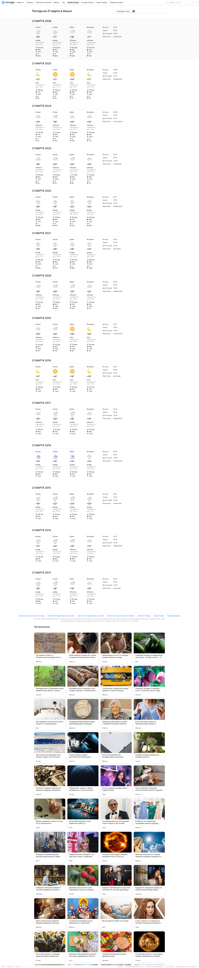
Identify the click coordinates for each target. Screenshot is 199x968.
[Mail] (3, 2)
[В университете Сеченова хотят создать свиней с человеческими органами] (82, 681)
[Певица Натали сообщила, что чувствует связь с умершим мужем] (82, 847)
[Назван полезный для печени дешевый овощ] (116, 947)
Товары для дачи (173, 616)
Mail (3, 966)
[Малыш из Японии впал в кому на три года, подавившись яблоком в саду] (82, 947)
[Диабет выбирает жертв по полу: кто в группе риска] (49, 814)
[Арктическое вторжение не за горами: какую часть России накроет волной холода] (49, 747)
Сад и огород (159, 616)
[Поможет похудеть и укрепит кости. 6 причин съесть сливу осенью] (149, 681)
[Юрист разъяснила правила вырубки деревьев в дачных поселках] (49, 913)
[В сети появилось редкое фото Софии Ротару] (116, 781)
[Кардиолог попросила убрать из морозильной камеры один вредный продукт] (149, 880)
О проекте (120, 966)
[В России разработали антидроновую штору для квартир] (116, 747)
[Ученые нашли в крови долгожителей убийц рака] (82, 747)
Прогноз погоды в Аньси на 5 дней (61, 616)
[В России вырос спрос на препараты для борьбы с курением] (149, 714)
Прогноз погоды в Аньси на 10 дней (120, 616)
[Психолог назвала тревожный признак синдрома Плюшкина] (49, 781)
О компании (9, 966)
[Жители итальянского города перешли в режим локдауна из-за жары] (149, 847)
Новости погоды (144, 616)
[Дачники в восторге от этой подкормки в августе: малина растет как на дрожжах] (82, 880)
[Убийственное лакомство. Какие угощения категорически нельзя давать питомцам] (82, 648)
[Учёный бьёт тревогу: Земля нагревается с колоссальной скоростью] (82, 781)
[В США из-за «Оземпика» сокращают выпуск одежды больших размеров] (149, 814)
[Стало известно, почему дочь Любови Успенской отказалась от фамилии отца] (149, 913)
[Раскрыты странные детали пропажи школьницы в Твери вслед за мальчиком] (49, 847)
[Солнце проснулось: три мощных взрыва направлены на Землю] (149, 947)
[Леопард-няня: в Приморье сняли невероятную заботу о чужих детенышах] (49, 681)
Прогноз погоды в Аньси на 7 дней (91, 616)
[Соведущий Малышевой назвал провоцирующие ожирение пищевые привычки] (82, 714)
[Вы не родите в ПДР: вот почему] (116, 913)
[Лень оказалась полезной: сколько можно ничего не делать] (149, 781)
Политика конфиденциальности (134, 966)
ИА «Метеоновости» (191, 966)
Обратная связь (170, 966)
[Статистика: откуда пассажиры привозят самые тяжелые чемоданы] (116, 681)
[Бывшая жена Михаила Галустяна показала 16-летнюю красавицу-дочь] (116, 880)
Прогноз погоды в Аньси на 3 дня (31, 616)
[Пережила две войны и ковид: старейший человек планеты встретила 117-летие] (116, 714)
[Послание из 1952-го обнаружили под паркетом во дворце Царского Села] (49, 648)
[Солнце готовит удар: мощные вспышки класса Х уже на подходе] (116, 847)
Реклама (17, 966)
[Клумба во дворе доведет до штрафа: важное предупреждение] (149, 747)
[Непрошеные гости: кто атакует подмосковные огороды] (116, 648)
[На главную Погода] (10, 2)
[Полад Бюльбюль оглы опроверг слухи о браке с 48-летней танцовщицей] (116, 814)
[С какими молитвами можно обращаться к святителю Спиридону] (82, 913)
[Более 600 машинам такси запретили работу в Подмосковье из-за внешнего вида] (82, 814)
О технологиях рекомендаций (154, 966)
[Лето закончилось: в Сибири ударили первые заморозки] (49, 947)
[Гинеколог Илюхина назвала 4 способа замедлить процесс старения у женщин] (49, 880)
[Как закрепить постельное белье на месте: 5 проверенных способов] (49, 714)
